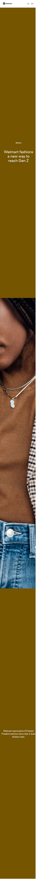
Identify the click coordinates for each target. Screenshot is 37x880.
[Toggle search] (28, 3)
